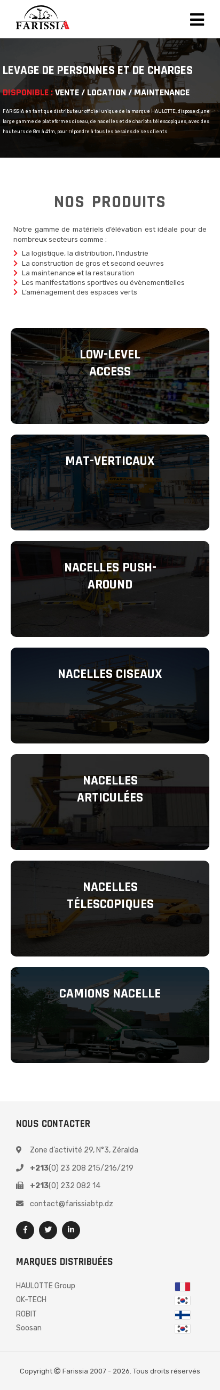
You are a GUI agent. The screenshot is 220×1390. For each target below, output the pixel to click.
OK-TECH (31, 1299)
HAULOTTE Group (45, 1285)
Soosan (29, 1327)
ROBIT (26, 1314)
